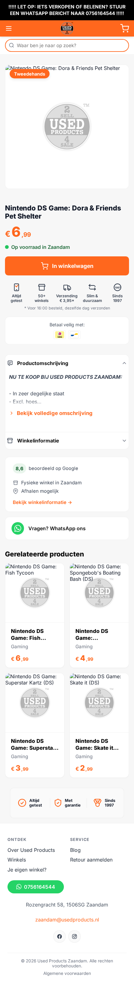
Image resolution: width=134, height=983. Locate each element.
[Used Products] (67, 28)
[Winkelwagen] (124, 28)
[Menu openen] (8, 28)
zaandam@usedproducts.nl (67, 919)
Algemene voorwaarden (67, 973)
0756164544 (39, 887)
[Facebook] (59, 936)
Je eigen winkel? (26, 870)
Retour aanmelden (91, 860)
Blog (75, 850)
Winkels (16, 860)
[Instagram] (74, 936)
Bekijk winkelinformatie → (42, 502)
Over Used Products (31, 850)
